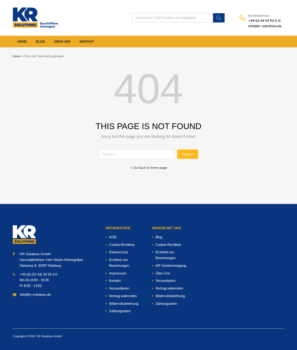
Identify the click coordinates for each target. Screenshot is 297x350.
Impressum (117, 273)
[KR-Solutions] (24, 17)
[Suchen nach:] (138, 154)
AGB (112, 237)
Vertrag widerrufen (123, 296)
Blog (40, 42)
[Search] (219, 17)
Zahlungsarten (120, 311)
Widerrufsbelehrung (124, 303)
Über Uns (62, 42)
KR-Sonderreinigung (170, 265)
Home (22, 42)
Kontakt (87, 42)
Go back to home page (150, 167)
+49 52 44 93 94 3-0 (259, 21)
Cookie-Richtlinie (122, 245)
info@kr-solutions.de (259, 26)
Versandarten (119, 288)
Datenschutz (118, 252)
